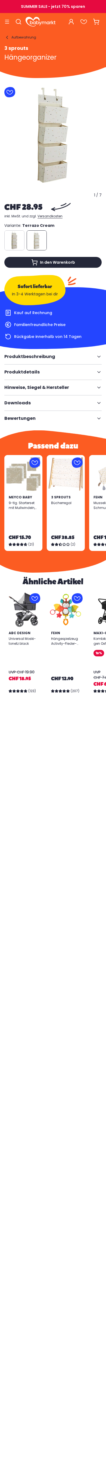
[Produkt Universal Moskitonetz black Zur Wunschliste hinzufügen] (34, 598)
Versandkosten (50, 216)
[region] (53, 135)
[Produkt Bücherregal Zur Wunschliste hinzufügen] (77, 462)
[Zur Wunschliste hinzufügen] (9, 92)
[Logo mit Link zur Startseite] (40, 22)
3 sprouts (16, 48)
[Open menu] (7, 21)
